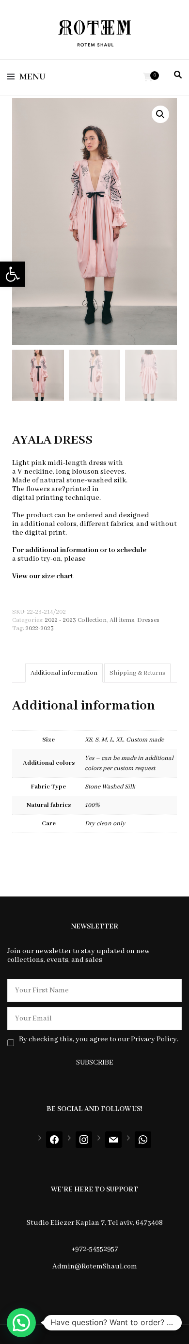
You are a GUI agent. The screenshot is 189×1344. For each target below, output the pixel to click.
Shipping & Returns (137, 673)
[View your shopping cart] (148, 78)
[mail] (113, 1139)
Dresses (148, 620)
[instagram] (84, 1139)
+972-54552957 (94, 1249)
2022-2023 (40, 628)
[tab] (64, 673)
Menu (32, 77)
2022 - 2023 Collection (76, 620)
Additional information (64, 673)
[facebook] (54, 1139)
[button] (12, 274)
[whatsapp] (143, 1139)
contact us (104, 559)
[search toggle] (178, 75)
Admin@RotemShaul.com (94, 1266)
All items (122, 620)
